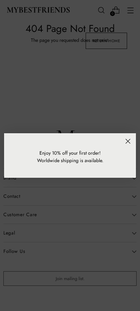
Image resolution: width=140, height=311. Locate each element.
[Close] (128, 141)
